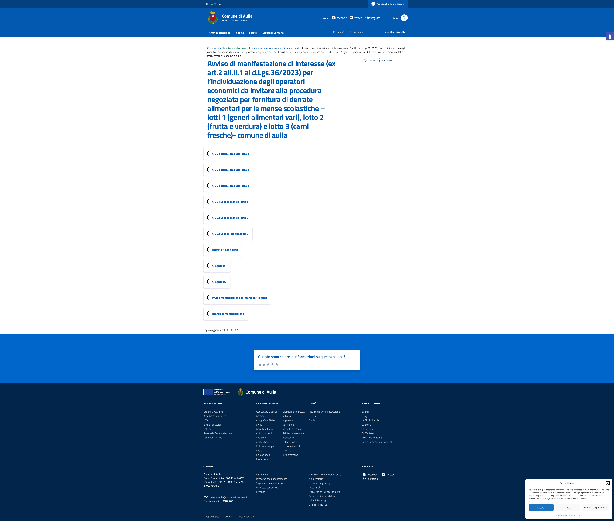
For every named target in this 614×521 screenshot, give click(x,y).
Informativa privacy (319, 483)
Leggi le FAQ (263, 474)
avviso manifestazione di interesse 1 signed (239, 298)
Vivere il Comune (273, 33)
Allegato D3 (219, 282)
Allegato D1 (219, 266)
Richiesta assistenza (267, 487)
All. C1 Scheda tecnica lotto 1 (230, 202)
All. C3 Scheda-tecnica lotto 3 (230, 234)
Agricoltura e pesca (266, 412)
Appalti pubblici (264, 429)
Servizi (253, 33)
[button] (610, 36)
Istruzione (338, 32)
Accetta (541, 507)
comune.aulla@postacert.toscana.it (228, 497)
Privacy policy (574, 515)
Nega (567, 507)
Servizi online (357, 32)
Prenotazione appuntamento (271, 479)
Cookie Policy (561, 515)
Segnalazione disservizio (269, 483)
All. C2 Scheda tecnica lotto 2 (230, 218)
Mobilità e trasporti (293, 429)
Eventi (374, 32)
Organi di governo (213, 412)
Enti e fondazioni (212, 424)
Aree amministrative (214, 416)
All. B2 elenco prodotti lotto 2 (230, 170)
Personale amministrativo (217, 433)
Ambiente (261, 416)
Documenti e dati (212, 437)
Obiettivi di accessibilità (322, 496)
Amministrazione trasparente (325, 474)
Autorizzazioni (264, 433)
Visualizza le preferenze (595, 507)
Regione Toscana (214, 4)
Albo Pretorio (316, 479)
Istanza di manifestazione (228, 314)
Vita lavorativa (290, 455)
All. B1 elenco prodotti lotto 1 (230, 154)
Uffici (206, 420)
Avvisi (312, 420)
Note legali (315, 487)
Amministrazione (219, 33)
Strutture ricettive (372, 437)
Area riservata (246, 516)
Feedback (261, 492)
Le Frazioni (368, 429)
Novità (240, 33)
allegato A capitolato (225, 250)
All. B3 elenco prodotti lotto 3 (230, 186)
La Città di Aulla (370, 420)
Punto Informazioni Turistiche (378, 442)
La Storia (366, 424)
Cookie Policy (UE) (318, 505)
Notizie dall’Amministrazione (324, 412)
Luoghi (365, 416)
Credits (228, 516)
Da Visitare (368, 433)
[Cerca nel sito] (404, 17)
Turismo (287, 450)
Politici (207, 429)
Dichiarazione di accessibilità (324, 492)
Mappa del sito (211, 516)
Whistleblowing (317, 500)
